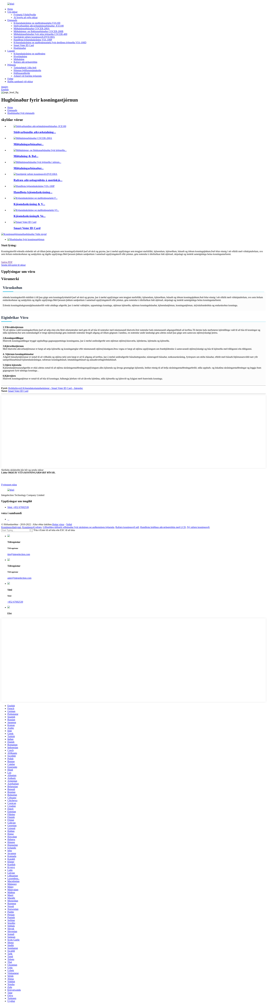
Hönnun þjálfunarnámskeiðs (27, 70)
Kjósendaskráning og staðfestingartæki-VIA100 (37, 23)
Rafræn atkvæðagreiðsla (25, 62)
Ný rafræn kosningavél (198, 527)
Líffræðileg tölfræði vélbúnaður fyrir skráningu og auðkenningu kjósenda (78, 527)
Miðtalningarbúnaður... (29, 144)
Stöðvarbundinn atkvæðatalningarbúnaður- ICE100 (39, 25)
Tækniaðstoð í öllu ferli (25, 67)
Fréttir (10, 78)
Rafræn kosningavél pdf (127, 527)
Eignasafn (12, 20)
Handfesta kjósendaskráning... (33, 192)
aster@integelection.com (19, 578)
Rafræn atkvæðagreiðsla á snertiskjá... (38, 180)
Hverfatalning (20, 56)
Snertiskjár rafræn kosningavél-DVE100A (34, 37)
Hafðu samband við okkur (20, 81)
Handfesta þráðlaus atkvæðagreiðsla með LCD (163, 527)
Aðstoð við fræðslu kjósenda (28, 76)
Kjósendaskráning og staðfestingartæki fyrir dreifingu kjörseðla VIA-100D (50, 42)
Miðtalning (19, 59)
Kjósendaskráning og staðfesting (29, 53)
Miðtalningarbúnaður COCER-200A (32, 28)
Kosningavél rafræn (32, 527)
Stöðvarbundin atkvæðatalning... (35, 132)
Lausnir (11, 51)
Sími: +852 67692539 (18, 507)
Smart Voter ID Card (24, 45)
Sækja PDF (7, 262)
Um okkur (12, 12)
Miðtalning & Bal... (26, 156)
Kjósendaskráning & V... (29, 204)
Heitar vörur (58, 524)
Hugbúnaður (20, 48)
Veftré (69, 524)
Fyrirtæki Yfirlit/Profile (25, 14)
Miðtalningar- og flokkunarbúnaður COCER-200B (38, 31)
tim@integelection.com (18, 554)
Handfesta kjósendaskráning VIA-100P (33, 39)
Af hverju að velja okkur (26, 17)
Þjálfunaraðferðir (22, 73)
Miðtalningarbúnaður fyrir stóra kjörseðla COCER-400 (40, 34)
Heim (10, 9)
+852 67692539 (15, 601)
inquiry (4, 86)
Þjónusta (11, 64)
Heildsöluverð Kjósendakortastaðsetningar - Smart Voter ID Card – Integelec (45, 388)
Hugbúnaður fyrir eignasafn (20, 113)
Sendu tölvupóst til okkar (13, 265)
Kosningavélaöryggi (11, 527)
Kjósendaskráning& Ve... (30, 216)
